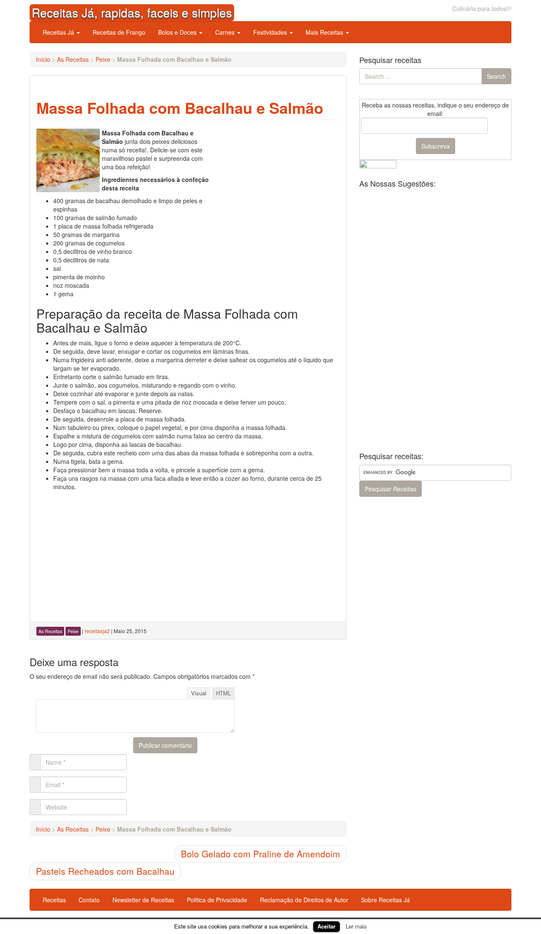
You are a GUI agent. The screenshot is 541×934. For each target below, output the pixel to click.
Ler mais (356, 926)
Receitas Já (59, 32)
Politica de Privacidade (217, 899)
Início (43, 59)
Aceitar (326, 926)
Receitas (54, 899)
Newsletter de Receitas (143, 899)
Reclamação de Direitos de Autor (304, 899)
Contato (89, 899)
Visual (198, 693)
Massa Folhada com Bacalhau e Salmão (179, 107)
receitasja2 (97, 630)
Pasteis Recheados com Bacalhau (105, 871)
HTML (223, 693)
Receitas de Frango (119, 32)
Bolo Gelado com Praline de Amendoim (260, 853)
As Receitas (73, 59)
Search (496, 76)
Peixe (103, 59)
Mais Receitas (325, 32)
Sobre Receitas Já (385, 899)
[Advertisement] (276, 181)
